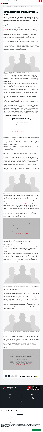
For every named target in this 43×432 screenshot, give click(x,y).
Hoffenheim (7, 243)
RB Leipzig (27, 203)
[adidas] (21, 394)
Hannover (13, 197)
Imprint (10, 422)
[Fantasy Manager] (41, 1)
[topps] (33, 398)
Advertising (8, 407)
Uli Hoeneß (26, 292)
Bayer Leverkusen (7, 152)
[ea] (33, 394)
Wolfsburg (15, 152)
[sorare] (21, 398)
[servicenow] (10, 398)
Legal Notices (25, 407)
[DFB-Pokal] (12, 1)
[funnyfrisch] (21, 401)
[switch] (13, 126)
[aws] (10, 394)
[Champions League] (14, 1)
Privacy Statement (6, 422)
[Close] (41, 410)
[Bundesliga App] (39, 1)
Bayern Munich (20, 100)
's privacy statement (20, 131)
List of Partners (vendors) (5, 426)
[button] (41, 3)
